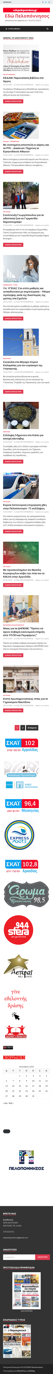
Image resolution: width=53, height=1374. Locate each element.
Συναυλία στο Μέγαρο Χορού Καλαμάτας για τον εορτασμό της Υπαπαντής (23, 365)
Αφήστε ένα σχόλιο (42, 85)
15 (20, 1086)
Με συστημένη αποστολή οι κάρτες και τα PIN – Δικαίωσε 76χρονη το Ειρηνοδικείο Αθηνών (26, 148)
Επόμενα (32, 728)
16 (26, 1086)
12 (46, 1081)
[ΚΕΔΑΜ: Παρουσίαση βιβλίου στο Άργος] (26, 59)
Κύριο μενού (14, 29)
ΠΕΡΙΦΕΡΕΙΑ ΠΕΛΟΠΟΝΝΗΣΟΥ (13, 625)
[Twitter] (45, 2)
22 (20, 1091)
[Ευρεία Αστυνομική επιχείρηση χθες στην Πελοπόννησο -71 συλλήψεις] (26, 486)
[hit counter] (14, 1058)
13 (6, 1086)
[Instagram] (49, 2)
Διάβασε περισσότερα (13, 101)
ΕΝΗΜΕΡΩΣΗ (14, 141)
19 (46, 1086)
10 (33, 1081)
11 (40, 1081)
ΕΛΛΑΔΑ (6, 141)
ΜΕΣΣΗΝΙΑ (7, 358)
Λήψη (7, 1131)
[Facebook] (43, 2)
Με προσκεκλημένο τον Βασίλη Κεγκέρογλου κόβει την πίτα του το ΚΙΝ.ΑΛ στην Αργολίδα (24, 573)
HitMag (32, 1371)
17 (33, 1086)
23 (26, 1091)
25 (40, 1091)
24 (33, 1091)
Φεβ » (11, 1103)
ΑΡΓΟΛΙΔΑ (6, 211)
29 (20, 1096)
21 (13, 1091)
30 (26, 1096)
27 (6, 1096)
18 (40, 1086)
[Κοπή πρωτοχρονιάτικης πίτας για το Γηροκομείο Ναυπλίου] (26, 680)
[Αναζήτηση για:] (26, 1257)
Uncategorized (9, 74)
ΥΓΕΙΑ (15, 285)
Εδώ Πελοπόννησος (27, 16)
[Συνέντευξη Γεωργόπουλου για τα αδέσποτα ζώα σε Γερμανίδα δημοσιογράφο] (26, 196)
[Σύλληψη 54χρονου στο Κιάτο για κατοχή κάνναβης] (26, 416)
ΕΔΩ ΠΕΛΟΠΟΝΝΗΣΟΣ (25, 85)
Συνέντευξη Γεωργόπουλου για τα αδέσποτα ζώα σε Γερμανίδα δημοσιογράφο (23, 218)
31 (33, 1096)
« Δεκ (5, 1103)
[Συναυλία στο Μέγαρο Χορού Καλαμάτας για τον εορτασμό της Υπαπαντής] (26, 343)
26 (46, 1091)
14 (13, 1086)
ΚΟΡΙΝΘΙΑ (6, 432)
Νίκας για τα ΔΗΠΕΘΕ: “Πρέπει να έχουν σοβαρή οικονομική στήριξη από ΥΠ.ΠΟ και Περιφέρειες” (24, 632)
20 (6, 1091)
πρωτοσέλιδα (26, 1311)
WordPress (22, 1371)
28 (13, 1096)
